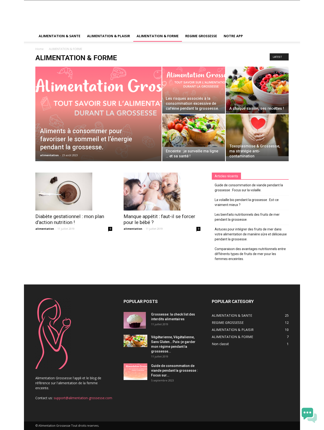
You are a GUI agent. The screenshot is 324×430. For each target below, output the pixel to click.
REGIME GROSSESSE (201, 36)
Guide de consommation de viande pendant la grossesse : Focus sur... (174, 370)
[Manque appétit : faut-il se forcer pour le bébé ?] (162, 191)
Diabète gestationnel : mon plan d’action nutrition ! (69, 219)
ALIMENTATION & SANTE (59, 36)
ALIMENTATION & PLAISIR (108, 36)
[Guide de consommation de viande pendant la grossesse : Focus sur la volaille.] (135, 371)
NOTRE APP (233, 36)
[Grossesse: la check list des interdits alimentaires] (135, 320)
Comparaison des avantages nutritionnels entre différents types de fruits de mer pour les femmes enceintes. (250, 254)
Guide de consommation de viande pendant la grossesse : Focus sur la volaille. (249, 187)
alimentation (49, 155)
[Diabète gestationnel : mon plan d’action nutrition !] (73, 191)
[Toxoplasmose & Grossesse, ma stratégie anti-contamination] (257, 135)
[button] (283, 36)
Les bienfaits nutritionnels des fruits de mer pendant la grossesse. (247, 217)
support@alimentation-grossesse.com (83, 398)
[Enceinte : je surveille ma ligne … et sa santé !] (193, 130)
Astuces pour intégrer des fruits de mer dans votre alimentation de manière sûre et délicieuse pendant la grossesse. (251, 234)
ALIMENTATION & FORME (158, 36)
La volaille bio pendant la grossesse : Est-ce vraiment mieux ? (247, 202)
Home (39, 49)
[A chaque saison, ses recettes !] (257, 90)
